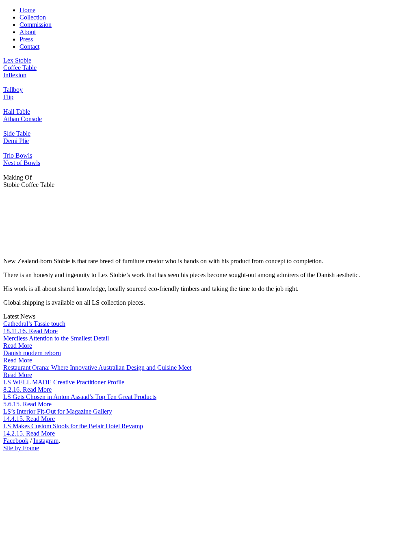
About (28, 31)
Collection (33, 17)
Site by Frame (21, 447)
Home (27, 10)
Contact (29, 46)
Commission (36, 24)
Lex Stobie (17, 60)
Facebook (15, 440)
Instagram (45, 440)
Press (26, 39)
